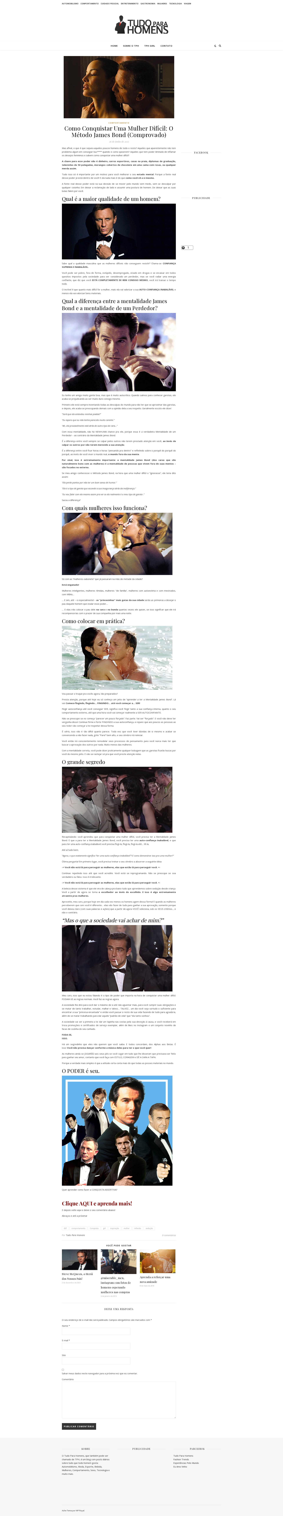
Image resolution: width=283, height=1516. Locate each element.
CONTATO (166, 45)
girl (104, 1228)
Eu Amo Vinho (180, 1466)
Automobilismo (70, 3)
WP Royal (80, 1510)
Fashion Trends (181, 1459)
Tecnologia (175, 3)
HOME (114, 45)
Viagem (187, 3)
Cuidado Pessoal (110, 3)
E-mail (66, 1340)
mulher (127, 1228)
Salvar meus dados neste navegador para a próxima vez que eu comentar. (99, 1373)
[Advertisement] (201, 100)
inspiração (114, 1228)
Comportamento (90, 3)
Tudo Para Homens (75, 1235)
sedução (149, 1228)
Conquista (94, 1228)
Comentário (68, 1379)
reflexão (137, 1228)
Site (64, 1355)
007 (65, 1228)
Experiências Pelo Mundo (186, 1462)
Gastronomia (148, 3)
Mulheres (162, 3)
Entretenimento (130, 3)
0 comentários (169, 1235)
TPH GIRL (149, 45)
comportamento (78, 1228)
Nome (66, 1325)
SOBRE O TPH (131, 45)
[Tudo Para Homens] (141, 24)
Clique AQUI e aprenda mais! (97, 1203)
